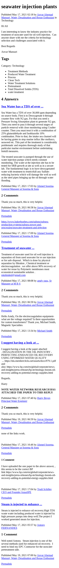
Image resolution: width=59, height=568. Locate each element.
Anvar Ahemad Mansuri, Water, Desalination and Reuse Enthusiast (27, 16)
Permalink (6, 216)
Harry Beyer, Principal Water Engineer (26, 399)
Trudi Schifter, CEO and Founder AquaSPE (26, 491)
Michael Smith (44, 330)
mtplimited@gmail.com (13, 275)
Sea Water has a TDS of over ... (22, 106)
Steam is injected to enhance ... (21, 504)
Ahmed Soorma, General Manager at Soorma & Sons (27, 187)
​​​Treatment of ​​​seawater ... (17, 248)
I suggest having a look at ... (20, 342)
